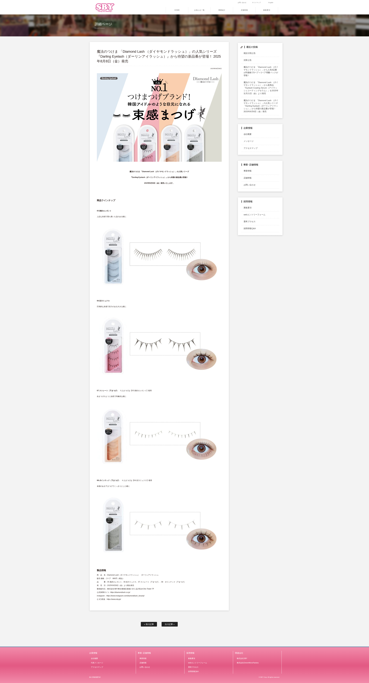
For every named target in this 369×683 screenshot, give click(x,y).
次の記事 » (170, 624)
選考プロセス (250, 221)
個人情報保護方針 (95, 677)
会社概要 (248, 134)
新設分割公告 (250, 53)
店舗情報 (244, 10)
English (270, 2)
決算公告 (248, 60)
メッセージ (249, 141)
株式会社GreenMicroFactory (248, 663)
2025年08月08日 (216, 68)
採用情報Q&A (250, 228)
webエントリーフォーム (255, 214)
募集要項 (266, 10)
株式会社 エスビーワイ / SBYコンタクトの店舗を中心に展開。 (109, 7)
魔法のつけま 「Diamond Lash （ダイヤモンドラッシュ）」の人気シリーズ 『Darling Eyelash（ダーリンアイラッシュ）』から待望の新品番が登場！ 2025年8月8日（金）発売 (261, 106)
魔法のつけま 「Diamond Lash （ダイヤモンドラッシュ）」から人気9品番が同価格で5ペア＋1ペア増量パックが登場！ (261, 71)
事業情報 (248, 171)
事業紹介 (221, 10)
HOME (177, 10)
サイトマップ (256, 2)
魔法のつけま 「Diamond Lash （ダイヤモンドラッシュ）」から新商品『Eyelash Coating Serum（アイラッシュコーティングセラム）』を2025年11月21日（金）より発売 (261, 88)
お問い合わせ (242, 2)
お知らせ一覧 (199, 10)
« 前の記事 (149, 624)
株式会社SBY (242, 658)
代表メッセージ (97, 663)
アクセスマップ (251, 148)
